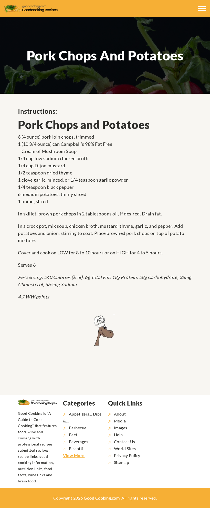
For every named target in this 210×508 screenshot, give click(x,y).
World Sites (124, 448)
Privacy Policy (126, 455)
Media (119, 420)
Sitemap (121, 462)
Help (118, 434)
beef (73, 434)
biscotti (76, 448)
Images (120, 427)
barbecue (78, 427)
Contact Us (124, 441)
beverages (78, 441)
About (119, 413)
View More (74, 455)
